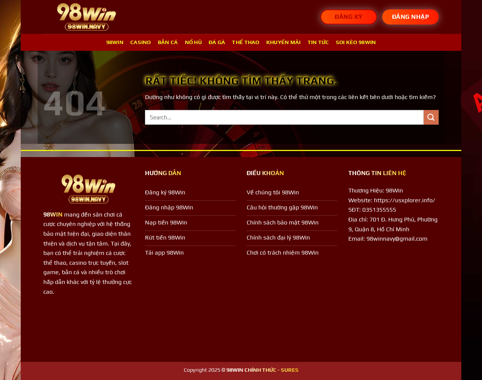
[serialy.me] (86, 17)
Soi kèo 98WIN (356, 42)
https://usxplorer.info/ (404, 200)
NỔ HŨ (193, 42)
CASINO (140, 42)
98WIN (115, 42)
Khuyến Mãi (283, 42)
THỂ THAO (245, 42)
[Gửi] (431, 117)
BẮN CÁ (168, 42)
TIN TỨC (318, 42)
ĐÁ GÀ (217, 42)
